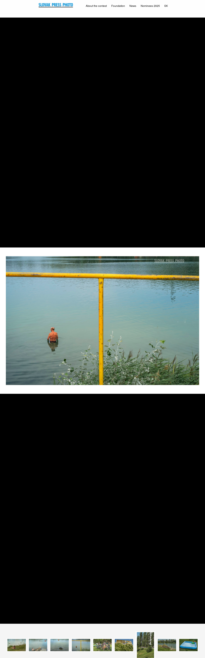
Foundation (118, 6)
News (132, 6)
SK (166, 6)
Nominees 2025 (150, 6)
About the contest (96, 6)
